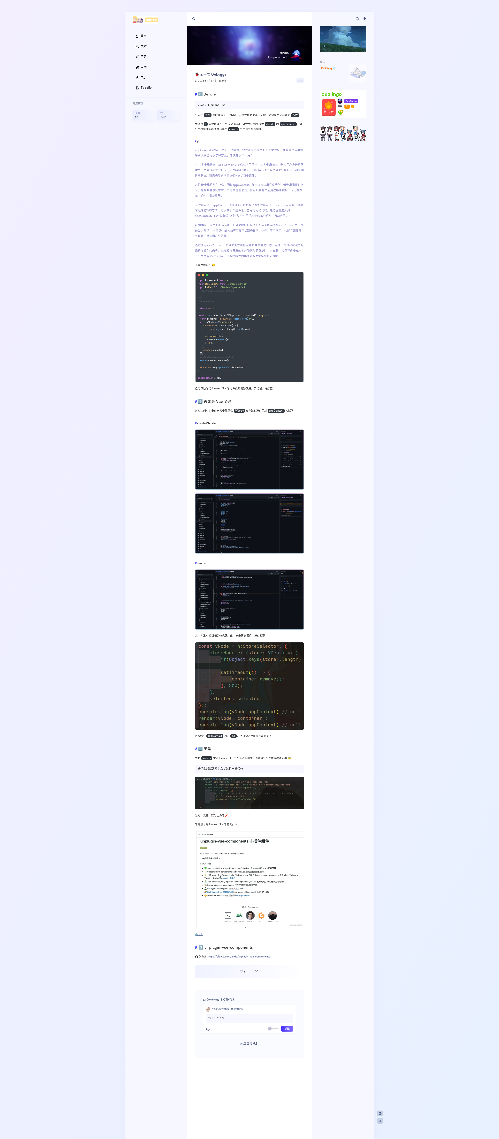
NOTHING (227, 999)
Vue (300, 80)
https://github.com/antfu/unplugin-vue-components (239, 956)
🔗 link (199, 934)
